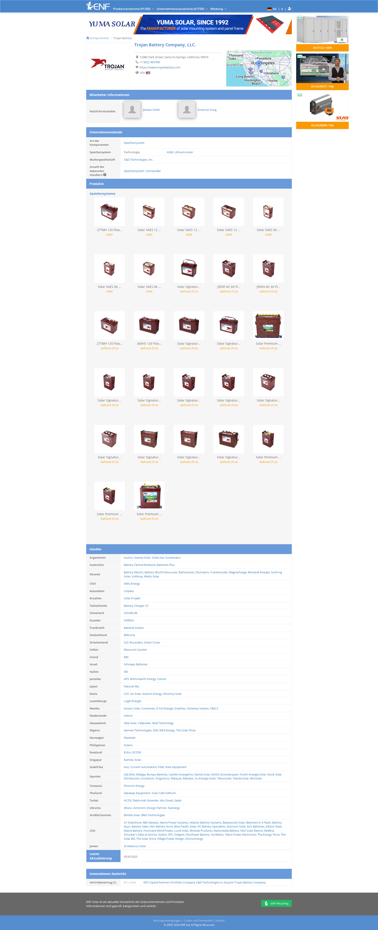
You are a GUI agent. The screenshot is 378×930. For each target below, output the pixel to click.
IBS (126, 672)
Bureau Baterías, (158, 774)
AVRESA (129, 620)
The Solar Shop (186, 730)
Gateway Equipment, (138, 793)
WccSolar (256, 778)
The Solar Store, (146, 839)
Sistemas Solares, (198, 708)
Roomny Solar (172, 694)
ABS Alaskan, (151, 822)
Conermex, (148, 708)
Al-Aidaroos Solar (135, 846)
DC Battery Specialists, (212, 826)
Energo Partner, (157, 808)
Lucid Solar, (182, 831)
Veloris (128, 716)
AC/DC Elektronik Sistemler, (142, 800)
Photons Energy (134, 786)
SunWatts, (218, 834)
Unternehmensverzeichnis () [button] (181, 8)
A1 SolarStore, (133, 822)
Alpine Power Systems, (175, 822)
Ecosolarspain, (230, 774)
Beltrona (129, 635)
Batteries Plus (166, 565)
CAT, (127, 694)
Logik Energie (132, 701)
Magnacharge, (238, 572)
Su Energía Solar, (206, 778)
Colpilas (129, 591)
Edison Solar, (274, 826)
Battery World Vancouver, (162, 572)
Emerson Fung (207, 110)
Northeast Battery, (198, 834)
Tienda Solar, (241, 778)
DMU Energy (132, 584)
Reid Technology (163, 723)
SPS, (171, 834)
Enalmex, (181, 708)
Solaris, (163, 834)
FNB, (161, 767)
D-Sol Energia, (165, 708)
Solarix (128, 745)
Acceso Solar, (132, 708)
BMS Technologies (153, 815)
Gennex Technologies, (138, 730)
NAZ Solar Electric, (252, 831)
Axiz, (127, 767)
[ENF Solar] (98, 5)
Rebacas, (177, 778)
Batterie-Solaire (134, 628)
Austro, (129, 558)
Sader (178, 800)
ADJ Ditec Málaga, (135, 774)
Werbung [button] (217, 8)
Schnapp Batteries (135, 664)
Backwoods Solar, (234, 822)
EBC (126, 657)
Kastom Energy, (152, 694)
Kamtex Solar (132, 760)
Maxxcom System (135, 650)
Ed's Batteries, (256, 826)
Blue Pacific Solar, (186, 826)
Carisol (161, 679)
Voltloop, (138, 576)
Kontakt (220, 920)
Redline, (269, 831)
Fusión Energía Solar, (253, 774)
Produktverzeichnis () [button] (132, 8)
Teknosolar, (225, 778)
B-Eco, (128, 752)
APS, (127, 679)
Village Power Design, (171, 839)
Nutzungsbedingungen (167, 920)
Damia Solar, (202, 774)
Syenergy (174, 808)
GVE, (156, 730)
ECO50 (136, 752)
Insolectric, (148, 778)
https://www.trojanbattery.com (160, 67)
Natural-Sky (131, 686)
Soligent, (180, 834)
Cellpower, (145, 723)
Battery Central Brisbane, (140, 565)
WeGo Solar (151, 576)
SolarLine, (158, 558)
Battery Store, (165, 826)
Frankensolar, (219, 572)
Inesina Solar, (143, 558)
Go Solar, (136, 694)
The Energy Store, (269, 834)
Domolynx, (203, 572)
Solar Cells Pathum (164, 793)
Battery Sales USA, (144, 826)
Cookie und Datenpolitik (198, 920)
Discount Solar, (237, 826)
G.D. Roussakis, (134, 642)
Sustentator (173, 558)
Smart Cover (152, 642)
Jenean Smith (151, 110)
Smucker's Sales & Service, (141, 834)
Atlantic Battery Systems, (206, 822)
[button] (271, 8)
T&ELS (214, 708)
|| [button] (282, 9)
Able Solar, (131, 723)
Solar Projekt (132, 598)
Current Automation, (144, 767)
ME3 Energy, (167, 730)
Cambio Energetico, (181, 774)
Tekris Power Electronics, (241, 834)
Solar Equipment (176, 767)
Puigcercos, (163, 778)
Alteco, (128, 808)
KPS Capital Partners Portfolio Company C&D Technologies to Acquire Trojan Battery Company (205, 882)
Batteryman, (187, 572)
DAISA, (215, 774)
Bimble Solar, (132, 815)
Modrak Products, (202, 831)
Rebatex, (189, 778)
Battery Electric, (134, 572)
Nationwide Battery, (227, 831)
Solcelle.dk (130, 613)
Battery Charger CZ (136, 606)
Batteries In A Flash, (259, 822)
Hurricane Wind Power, (159, 831)
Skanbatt (130, 738)
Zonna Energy (194, 839)
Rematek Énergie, (259, 572)
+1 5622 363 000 (150, 62)
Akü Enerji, (167, 800)
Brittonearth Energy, (143, 679)
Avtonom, (140, 808)
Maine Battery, (134, 831)
